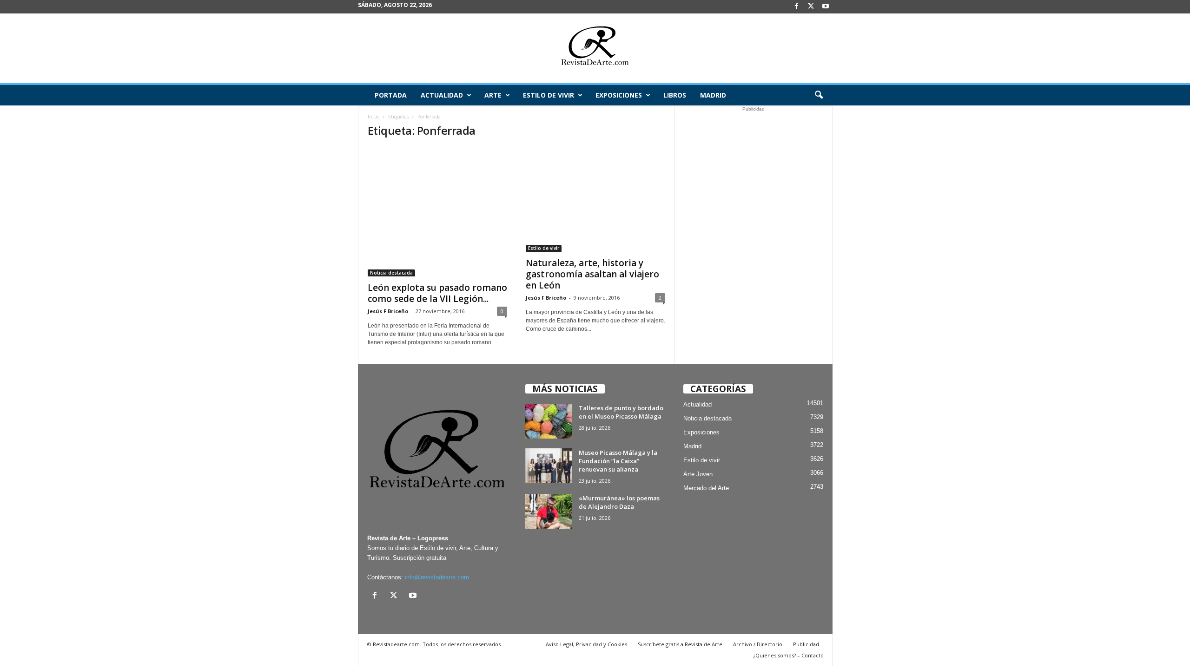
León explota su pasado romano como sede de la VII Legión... (437, 293)
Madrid (713, 95)
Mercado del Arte (706, 488)
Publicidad (806, 644)
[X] (811, 6)
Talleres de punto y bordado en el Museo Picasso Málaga (621, 412)
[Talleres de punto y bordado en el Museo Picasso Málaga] (548, 421)
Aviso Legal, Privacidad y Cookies (586, 644)
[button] (818, 95)
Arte (493, 95)
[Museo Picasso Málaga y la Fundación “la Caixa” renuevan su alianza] (548, 465)
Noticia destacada (391, 272)
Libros (674, 95)
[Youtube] (825, 6)
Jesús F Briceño (388, 311)
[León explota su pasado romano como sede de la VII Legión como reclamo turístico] (437, 211)
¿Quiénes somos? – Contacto (789, 655)
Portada (391, 95)
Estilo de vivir (548, 95)
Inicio (373, 116)
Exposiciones (618, 95)
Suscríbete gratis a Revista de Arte (680, 644)
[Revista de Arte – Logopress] (595, 48)
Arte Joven (698, 474)
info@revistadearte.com (437, 577)
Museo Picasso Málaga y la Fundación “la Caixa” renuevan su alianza (618, 460)
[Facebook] (796, 6)
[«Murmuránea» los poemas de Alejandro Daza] (548, 511)
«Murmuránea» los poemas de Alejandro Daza (619, 502)
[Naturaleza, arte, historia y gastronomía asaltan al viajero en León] (595, 199)
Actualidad (442, 95)
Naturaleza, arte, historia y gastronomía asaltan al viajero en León (592, 274)
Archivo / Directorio (757, 644)
